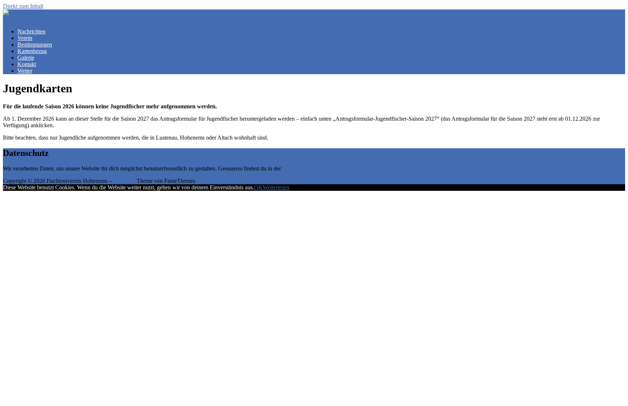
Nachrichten (31, 31)
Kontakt (26, 64)
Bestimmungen (34, 44)
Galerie (25, 58)
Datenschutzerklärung (307, 168)
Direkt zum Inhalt (23, 6)
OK (258, 187)
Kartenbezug (32, 51)
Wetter (24, 71)
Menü (9, 19)
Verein (24, 38)
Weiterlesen (276, 187)
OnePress (124, 181)
